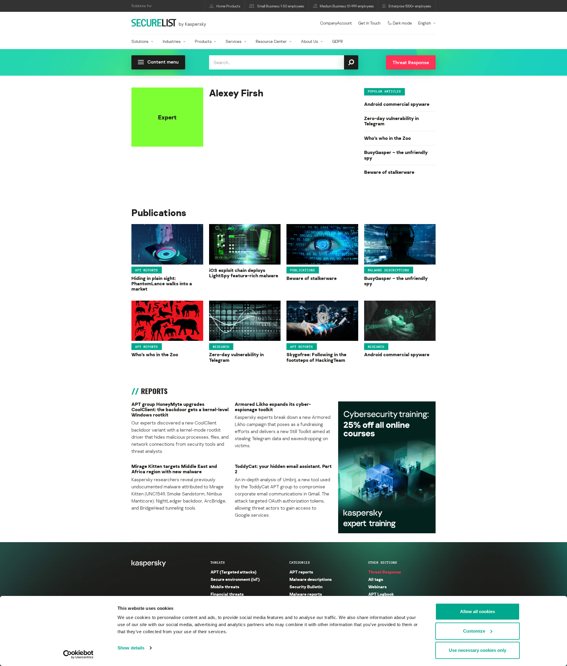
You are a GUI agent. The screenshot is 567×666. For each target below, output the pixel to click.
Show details (131, 647)
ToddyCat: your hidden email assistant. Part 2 (283, 469)
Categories (299, 562)
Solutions (140, 41)
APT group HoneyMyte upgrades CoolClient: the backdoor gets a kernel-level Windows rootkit (180, 409)
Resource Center (271, 41)
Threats (218, 562)
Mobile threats (225, 586)
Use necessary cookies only (477, 650)
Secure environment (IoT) (235, 579)
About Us (309, 41)
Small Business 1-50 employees (280, 6)
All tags (375, 579)
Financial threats (227, 594)
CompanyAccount (336, 22)
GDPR (337, 41)
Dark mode (402, 22)
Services (234, 41)
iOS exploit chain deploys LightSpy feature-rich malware (243, 273)
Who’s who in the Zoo (387, 138)
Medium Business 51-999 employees (347, 6)
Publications (302, 270)
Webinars (377, 586)
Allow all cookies (477, 611)
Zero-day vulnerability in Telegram (391, 121)
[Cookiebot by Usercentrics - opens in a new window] (78, 654)
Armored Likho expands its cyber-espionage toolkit (273, 406)
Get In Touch (369, 22)
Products (203, 41)
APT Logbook (381, 594)
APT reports (146, 270)
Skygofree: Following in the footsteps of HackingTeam (316, 357)
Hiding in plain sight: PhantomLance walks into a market (161, 284)
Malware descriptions (388, 270)
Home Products (228, 6)
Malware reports (305, 594)
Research (221, 346)
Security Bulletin (305, 586)
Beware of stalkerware (389, 172)
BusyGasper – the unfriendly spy (396, 155)
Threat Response (384, 571)
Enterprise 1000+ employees (410, 6)
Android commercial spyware (396, 104)
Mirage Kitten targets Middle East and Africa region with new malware (174, 469)
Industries (172, 41)
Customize (474, 630)
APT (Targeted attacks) (233, 571)
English (424, 22)
